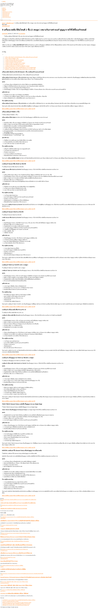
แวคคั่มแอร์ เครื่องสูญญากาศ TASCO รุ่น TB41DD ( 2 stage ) (17, 66)
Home (3, 23)
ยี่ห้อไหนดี (4, 9)
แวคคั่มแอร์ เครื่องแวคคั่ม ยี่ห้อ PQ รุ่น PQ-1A (14, 64)
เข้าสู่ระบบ (5, 514)
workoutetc (5, 33)
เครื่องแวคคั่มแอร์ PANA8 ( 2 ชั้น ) (12, 58)
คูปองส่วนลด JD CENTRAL (7, 11)
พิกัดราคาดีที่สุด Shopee (18, 108)
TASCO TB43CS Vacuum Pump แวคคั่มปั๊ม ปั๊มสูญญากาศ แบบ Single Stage (20, 67)
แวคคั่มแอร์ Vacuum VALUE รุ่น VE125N (13, 61)
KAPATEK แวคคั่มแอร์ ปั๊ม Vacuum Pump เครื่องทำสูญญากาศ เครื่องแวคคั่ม (20, 69)
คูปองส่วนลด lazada (5, 14)
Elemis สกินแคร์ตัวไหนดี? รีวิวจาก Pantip (9, 561)
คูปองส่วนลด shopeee (6, 13)
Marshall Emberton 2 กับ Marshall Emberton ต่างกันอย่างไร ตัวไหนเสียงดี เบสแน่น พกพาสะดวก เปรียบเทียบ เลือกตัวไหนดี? (26, 577)
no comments (21, 33)
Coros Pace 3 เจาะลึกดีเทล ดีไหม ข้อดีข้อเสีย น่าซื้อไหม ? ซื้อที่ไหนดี (14, 593)
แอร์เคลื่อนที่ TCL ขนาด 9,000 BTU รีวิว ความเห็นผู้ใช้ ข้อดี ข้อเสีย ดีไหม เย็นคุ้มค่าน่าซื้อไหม (19, 520)
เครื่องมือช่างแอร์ (10, 23)
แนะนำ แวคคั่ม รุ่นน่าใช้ (29, 108)
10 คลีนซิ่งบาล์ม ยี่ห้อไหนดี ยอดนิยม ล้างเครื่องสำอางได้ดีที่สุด (13, 569)
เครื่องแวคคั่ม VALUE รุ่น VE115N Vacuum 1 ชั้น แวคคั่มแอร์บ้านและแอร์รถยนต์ (21, 57)
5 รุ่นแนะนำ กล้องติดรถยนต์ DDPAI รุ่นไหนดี (9, 528)
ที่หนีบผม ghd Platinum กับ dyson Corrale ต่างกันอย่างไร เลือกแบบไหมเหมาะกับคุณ (17, 536)
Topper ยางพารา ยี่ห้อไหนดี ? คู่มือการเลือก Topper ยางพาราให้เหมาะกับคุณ (16, 585)
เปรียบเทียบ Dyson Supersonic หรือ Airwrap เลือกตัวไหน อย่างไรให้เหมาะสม (16, 553)
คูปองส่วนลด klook (5, 15)
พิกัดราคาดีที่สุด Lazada (7, 108)
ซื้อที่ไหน (4, 10)
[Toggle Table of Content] (3, 54)
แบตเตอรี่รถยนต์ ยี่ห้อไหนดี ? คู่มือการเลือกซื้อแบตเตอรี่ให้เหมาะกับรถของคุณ (16, 544)
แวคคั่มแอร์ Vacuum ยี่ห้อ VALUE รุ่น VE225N (14, 60)
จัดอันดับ (4, 1)
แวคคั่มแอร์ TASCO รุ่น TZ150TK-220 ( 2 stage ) (15, 63)
